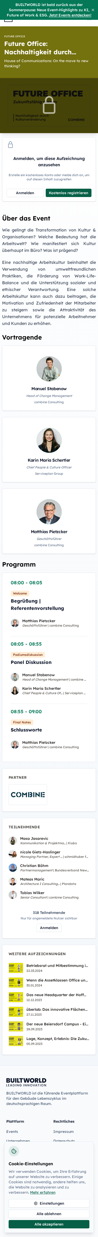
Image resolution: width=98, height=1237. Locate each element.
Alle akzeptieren (49, 1224)
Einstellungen (52, 1203)
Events (12, 1131)
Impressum (63, 1131)
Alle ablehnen (49, 1213)
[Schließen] (93, 10)
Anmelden (25, 193)
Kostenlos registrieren (68, 193)
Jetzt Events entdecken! (70, 15)
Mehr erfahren (42, 1192)
